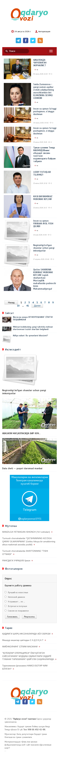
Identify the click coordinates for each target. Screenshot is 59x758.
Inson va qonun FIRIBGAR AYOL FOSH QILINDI (43, 223)
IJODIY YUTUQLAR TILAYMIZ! (42, 173)
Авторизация (44, 31)
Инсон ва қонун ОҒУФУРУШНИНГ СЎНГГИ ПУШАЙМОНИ (32, 318)
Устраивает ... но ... (16, 601)
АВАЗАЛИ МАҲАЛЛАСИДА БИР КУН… (21, 433)
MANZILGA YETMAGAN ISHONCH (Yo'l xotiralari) (26, 532)
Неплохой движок (16, 597)
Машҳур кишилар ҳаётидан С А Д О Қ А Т (22, 640)
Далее (37, 305)
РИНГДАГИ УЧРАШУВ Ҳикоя (16, 560)
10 (18, 305)
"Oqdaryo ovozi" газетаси (24, 719)
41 (27, 305)
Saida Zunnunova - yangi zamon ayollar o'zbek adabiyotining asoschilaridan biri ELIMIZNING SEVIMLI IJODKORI (43, 91)
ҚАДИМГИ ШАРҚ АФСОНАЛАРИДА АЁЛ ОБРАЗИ (26, 634)
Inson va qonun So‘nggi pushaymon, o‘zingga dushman (44, 131)
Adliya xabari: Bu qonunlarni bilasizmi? (30, 335)
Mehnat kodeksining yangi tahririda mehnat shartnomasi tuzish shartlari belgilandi (33, 328)
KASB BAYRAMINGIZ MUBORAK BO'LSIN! (42, 198)
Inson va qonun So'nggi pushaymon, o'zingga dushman (44, 111)
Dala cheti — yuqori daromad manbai (22, 468)
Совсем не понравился (18, 610)
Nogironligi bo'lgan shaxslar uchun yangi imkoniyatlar (43, 248)
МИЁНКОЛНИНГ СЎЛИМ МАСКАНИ (20, 646)
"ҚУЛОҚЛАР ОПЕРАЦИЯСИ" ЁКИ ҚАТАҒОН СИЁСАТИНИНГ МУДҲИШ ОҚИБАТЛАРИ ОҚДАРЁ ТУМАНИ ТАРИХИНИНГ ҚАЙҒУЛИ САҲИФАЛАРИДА (28, 656)
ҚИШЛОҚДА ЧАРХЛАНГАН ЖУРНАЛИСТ (39, 63)
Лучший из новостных (17, 592)
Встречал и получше (17, 606)
